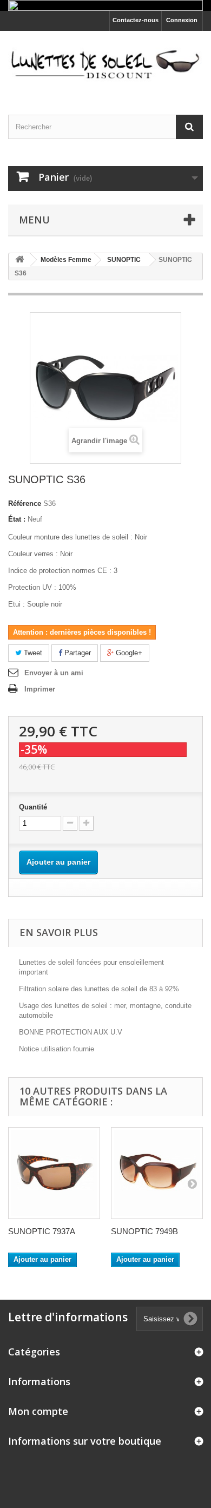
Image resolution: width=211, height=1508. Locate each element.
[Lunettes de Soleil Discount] (105, 63)
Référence (24, 503)
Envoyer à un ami (53, 673)
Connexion (181, 20)
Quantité (33, 807)
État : (16, 519)
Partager (76, 653)
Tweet (32, 653)
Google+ (128, 653)
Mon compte (38, 1411)
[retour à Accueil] (19, 260)
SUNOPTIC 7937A (41, 1231)
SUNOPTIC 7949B (144, 1231)
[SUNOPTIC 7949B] (157, 1173)
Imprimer (39, 689)
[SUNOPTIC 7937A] (54, 1173)
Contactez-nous (136, 20)
